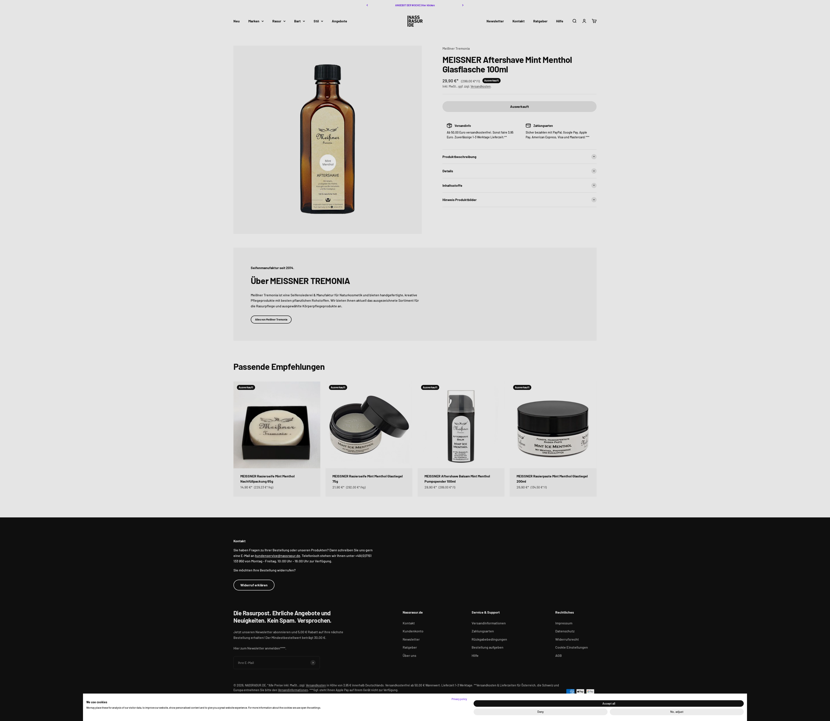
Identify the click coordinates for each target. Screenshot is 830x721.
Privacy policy (459, 698)
